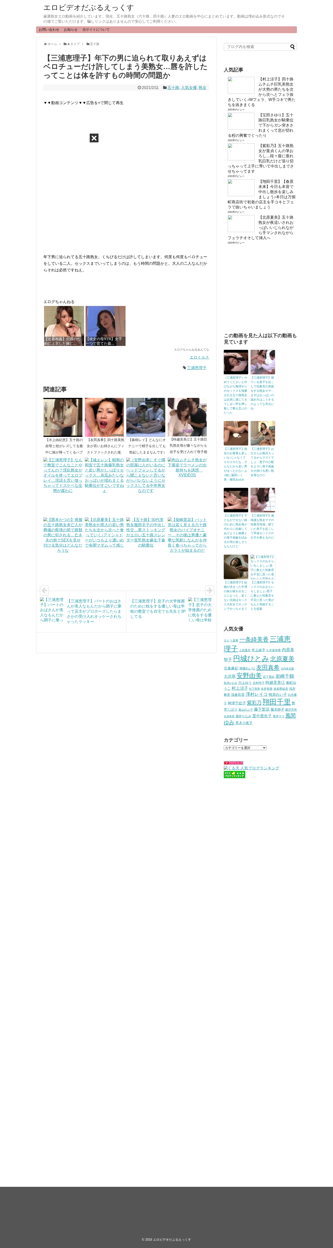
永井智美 (267, 688)
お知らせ (71, 29)
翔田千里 (277, 702)
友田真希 (268, 667)
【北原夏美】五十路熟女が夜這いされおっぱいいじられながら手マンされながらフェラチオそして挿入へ (261, 227)
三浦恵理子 (196, 368)
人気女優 (189, 88)
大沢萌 (229, 676)
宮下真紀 (268, 676)
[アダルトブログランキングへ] (233, 763)
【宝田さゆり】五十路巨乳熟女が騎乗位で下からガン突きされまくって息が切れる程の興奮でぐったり (261, 125)
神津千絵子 (237, 703)
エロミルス (199, 357)
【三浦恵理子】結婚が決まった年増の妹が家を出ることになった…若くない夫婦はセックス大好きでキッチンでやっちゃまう (235, 595)
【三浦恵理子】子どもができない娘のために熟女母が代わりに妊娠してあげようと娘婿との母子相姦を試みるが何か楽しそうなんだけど (235, 531)
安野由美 (249, 675)
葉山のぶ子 (245, 709)
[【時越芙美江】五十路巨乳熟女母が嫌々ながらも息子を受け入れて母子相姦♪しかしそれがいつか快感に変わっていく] (188, 417)
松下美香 (254, 688)
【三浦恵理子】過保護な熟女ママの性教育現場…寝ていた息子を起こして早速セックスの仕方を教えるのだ (262, 526)
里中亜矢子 (262, 716)
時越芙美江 (275, 682)
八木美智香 (273, 650)
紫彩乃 (254, 702)
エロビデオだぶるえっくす (88, 7)
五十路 (173, 88)
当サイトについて (96, 29)
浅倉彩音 (238, 695)
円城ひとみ (251, 658)
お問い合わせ (49, 29)
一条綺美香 (254, 639)
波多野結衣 (281, 688)
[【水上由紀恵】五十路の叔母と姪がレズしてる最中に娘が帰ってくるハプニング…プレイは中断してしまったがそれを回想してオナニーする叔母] (64, 417)
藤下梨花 (262, 709)
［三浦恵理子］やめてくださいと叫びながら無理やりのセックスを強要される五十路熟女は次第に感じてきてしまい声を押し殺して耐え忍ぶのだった (235, 395)
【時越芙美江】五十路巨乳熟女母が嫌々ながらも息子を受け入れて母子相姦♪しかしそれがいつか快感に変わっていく (188, 451)
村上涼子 (240, 688)
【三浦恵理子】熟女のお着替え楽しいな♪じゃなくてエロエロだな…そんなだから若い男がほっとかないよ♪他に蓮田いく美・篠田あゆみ (235, 464)
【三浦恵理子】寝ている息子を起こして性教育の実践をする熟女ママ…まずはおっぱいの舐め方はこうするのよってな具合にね (262, 393)
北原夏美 (282, 658)
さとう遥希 (231, 640)
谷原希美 (229, 716)
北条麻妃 (231, 668)
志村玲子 (258, 683)
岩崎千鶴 (284, 676)
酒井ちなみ (243, 716)
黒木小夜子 (244, 723)
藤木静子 (277, 709)
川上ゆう (245, 683)
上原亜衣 (245, 650)
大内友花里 (287, 668)
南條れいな (247, 668)
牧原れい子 (278, 695)
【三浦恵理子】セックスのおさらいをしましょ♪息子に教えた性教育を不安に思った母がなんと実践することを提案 (262, 595)
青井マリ (278, 716)
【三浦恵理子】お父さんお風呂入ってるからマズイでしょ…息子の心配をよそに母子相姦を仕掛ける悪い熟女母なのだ (262, 462)
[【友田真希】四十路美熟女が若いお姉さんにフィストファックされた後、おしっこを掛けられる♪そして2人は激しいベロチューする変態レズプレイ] (105, 417)
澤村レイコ (257, 694)
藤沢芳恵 (291, 709)
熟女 (202, 88)
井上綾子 (258, 650)
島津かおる (230, 682)
